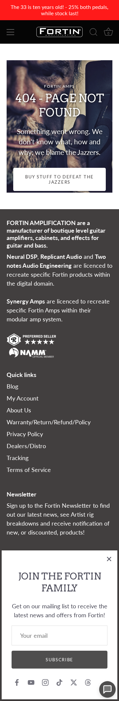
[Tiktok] (59, 681)
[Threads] (88, 681)
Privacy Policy (25, 434)
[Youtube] (31, 681)
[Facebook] (17, 681)
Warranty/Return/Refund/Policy (49, 422)
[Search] (93, 33)
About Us (19, 410)
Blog (12, 386)
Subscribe (59, 659)
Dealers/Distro (26, 445)
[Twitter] (73, 681)
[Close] (109, 558)
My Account (22, 398)
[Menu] (10, 32)
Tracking (17, 457)
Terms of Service (29, 469)
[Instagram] (45, 681)
